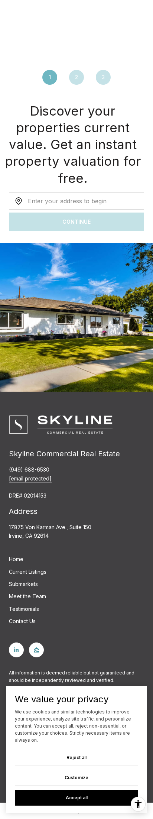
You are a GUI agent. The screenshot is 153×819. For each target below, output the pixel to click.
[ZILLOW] (36, 649)
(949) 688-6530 (29, 469)
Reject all (76, 757)
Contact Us (22, 621)
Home (16, 559)
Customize (76, 777)
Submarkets (23, 584)
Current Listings (27, 572)
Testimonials (24, 609)
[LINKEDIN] (16, 649)
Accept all (77, 797)
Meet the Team (27, 596)
